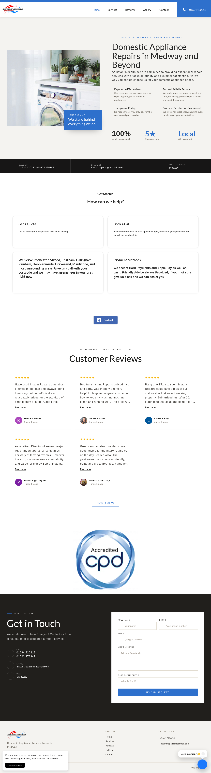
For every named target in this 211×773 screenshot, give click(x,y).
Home (96, 9)
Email (121, 633)
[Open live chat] (202, 764)
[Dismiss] (203, 754)
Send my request (157, 692)
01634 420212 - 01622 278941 (36, 167)
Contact (164, 9)
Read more (20, 407)
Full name (124, 620)
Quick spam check (128, 675)
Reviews (130, 9)
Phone (163, 620)
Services (112, 9)
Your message (126, 647)
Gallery (147, 9)
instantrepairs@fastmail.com (106, 167)
